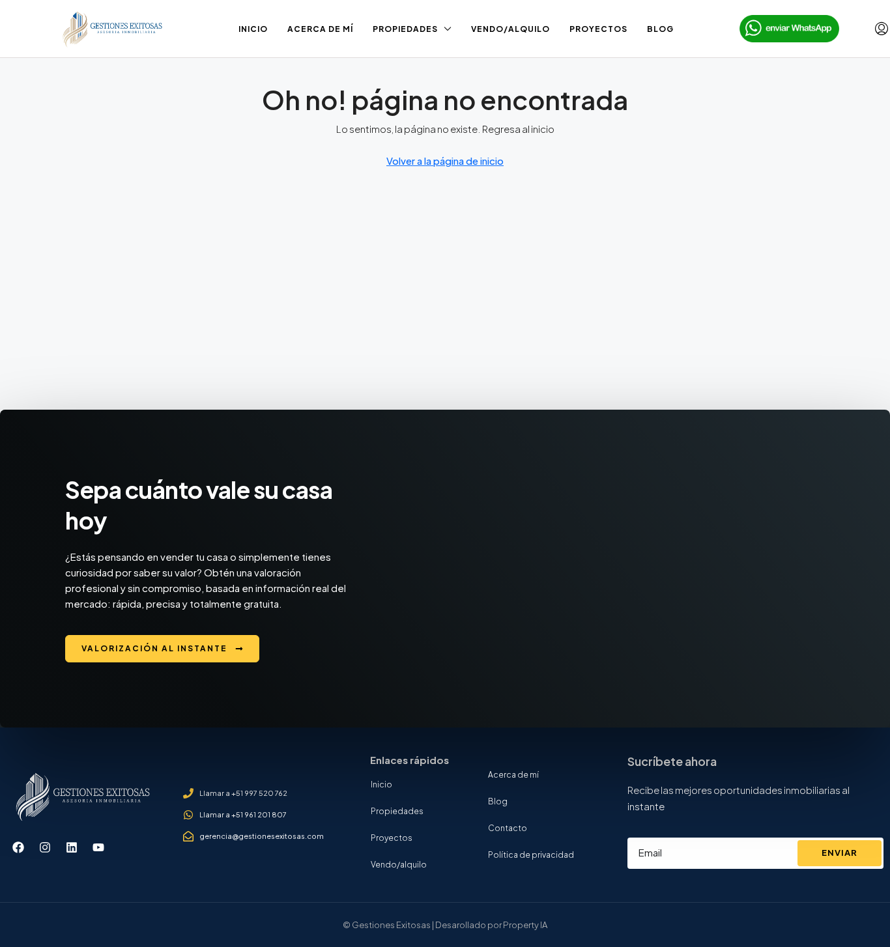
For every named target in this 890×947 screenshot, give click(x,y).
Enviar (839, 852)
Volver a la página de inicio (445, 160)
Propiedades (405, 29)
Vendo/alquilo (510, 29)
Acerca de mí (320, 29)
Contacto (507, 828)
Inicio (253, 29)
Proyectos (598, 29)
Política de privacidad (531, 855)
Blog (660, 29)
